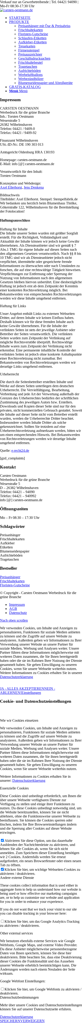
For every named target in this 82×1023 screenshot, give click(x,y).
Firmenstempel (28, 50)
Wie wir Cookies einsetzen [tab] (19, 720)
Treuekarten (26, 46)
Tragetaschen (27, 66)
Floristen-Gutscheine (33, 34)
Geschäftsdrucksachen (34, 58)
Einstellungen (31, 693)
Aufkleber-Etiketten (32, 42)
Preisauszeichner (30, 54)
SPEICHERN (10, 1021)
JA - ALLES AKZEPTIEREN (22, 689)
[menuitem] (45, 18)
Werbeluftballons (30, 75)
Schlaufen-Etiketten (32, 38)
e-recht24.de (20, 450)
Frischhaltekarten (30, 30)
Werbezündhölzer (31, 79)
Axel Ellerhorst (11, 187)
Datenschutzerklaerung (16, 677)
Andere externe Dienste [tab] (17, 878)
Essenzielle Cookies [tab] (14, 788)
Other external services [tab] (16, 933)
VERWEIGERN (32, 1021)
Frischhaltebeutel (30, 62)
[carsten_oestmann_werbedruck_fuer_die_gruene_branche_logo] (16, 10)
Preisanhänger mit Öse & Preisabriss (44, 26)
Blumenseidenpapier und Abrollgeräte (45, 83)
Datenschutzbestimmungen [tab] (19, 997)
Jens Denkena (34, 187)
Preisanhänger (10, 577)
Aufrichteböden (29, 71)
